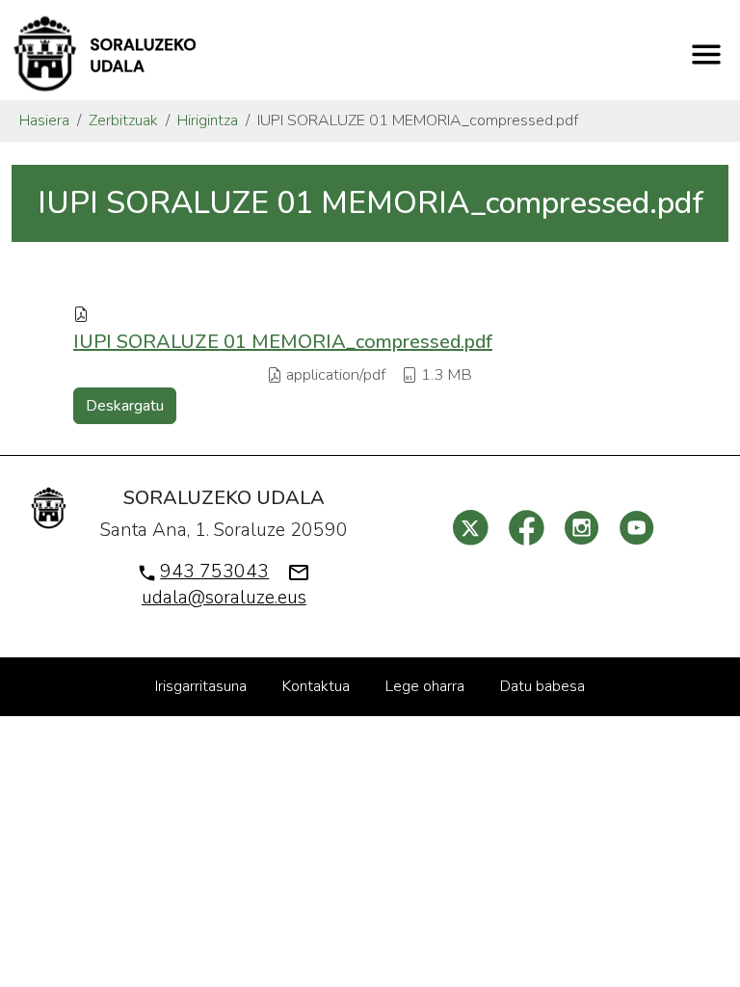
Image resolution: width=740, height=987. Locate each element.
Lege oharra (424, 686)
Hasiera (44, 120)
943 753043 (214, 571)
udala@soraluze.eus (224, 597)
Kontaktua (316, 686)
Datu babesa (542, 686)
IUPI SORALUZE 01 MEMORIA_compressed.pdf (282, 342)
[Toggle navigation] (706, 54)
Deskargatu (125, 405)
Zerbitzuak (123, 120)
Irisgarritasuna (201, 686)
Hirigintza (207, 120)
